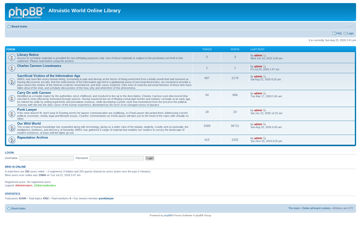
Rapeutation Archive (32, 137)
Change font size (350, 25)
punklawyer (106, 198)
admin (258, 55)
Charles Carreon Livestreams (39, 66)
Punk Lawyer (27, 109)
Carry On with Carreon (34, 93)
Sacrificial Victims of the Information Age (48, 76)
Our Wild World (29, 123)
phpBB (168, 215)
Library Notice (28, 55)
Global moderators (45, 185)
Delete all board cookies (316, 208)
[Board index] (27, 12)
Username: (11, 157)
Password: (82, 157)
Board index (19, 26)
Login (350, 33)
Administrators (23, 185)
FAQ (339, 33)
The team (294, 208)
